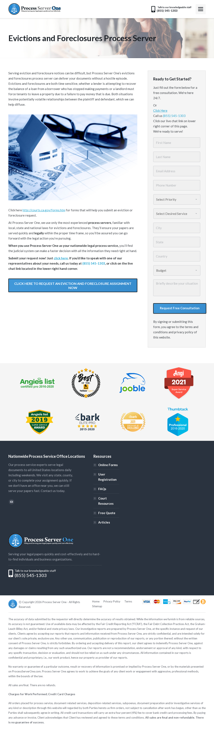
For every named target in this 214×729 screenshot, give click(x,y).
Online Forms (108, 465)
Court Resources (105, 500)
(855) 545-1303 (93, 263)
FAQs (102, 489)
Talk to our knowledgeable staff (35, 570)
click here (61, 258)
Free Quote (106, 513)
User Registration (107, 476)
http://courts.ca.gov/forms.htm (44, 210)
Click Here (160, 110)
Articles (104, 522)
